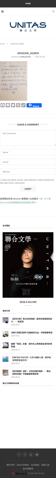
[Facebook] (19, 454)
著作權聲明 (28, 468)
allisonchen (26, 56)
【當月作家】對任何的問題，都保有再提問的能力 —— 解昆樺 (31, 320)
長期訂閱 (45, 464)
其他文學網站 (23, 464)
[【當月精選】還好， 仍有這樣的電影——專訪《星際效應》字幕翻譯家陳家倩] (5, 373)
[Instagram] (25, 454)
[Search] (53, 11)
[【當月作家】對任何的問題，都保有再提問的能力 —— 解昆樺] (5, 320)
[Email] (37, 454)
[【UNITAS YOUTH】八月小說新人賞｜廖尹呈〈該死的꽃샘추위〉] (5, 359)
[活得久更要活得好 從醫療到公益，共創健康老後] (5, 334)
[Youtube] (31, 454)
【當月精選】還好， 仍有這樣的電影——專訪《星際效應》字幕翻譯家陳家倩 (31, 372)
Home (28, 3)
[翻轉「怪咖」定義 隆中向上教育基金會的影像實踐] (5, 345)
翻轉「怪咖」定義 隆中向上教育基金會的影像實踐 (31, 345)
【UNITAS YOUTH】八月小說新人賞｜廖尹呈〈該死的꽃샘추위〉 (31, 358)
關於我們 (11, 464)
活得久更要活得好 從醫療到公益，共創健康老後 (31, 332)
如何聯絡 (35, 464)
